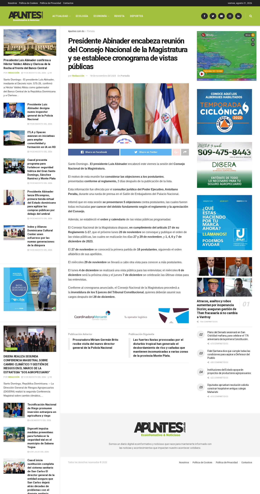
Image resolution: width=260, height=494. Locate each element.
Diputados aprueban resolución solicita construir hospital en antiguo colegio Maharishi (228, 388)
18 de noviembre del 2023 (103, 75)
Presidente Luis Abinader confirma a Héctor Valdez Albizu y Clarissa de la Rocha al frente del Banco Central (27, 64)
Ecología (11, 349)
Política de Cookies (28, 3)
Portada (91, 31)
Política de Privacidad (50, 3)
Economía (100, 16)
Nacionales (13, 52)
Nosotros (12, 3)
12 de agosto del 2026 (34, 377)
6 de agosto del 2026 (40, 420)
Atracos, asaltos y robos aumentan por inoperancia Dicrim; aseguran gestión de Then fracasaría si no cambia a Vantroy (217, 309)
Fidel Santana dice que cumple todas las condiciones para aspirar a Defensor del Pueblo (228, 354)
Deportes (136, 16)
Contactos (68, 3)
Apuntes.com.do (76, 31)
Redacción (13, 73)
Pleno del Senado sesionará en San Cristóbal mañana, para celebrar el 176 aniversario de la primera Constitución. (228, 336)
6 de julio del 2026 (39, 452)
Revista (119, 16)
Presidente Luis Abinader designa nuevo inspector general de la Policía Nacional (40, 112)
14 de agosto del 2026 (40, 250)
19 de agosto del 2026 (34, 73)
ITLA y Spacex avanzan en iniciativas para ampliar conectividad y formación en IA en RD (41, 140)
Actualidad (60, 16)
